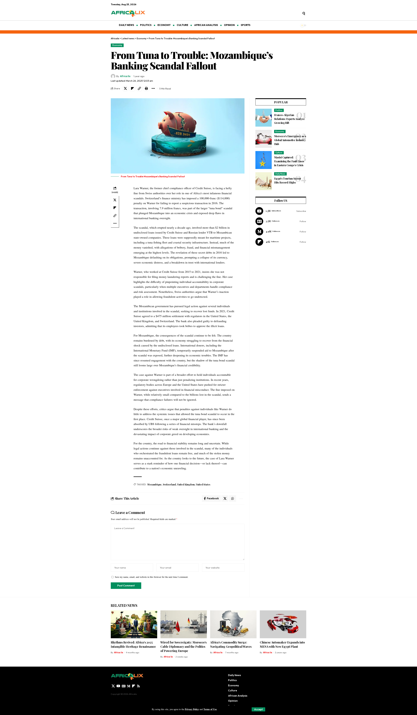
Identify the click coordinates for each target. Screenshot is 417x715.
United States (203, 484)
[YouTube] (118, 686)
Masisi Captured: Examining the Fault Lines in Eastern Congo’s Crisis (289, 161)
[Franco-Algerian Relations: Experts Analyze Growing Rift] (263, 118)
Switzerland (169, 484)
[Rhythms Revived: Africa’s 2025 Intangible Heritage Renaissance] (134, 624)
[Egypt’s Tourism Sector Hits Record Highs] (263, 181)
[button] (258, 709)
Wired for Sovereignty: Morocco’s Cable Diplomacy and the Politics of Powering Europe (183, 646)
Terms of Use (210, 709)
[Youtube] (280, 211)
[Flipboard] (280, 242)
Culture (278, 152)
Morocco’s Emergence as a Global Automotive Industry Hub (290, 140)
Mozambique (154, 484)
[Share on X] (125, 88)
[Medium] (280, 231)
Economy (117, 45)
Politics (278, 110)
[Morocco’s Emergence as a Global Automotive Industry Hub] (263, 139)
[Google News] (280, 221)
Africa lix (125, 76)
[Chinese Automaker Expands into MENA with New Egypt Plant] (283, 624)
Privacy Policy (192, 709)
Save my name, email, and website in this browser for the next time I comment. (151, 576)
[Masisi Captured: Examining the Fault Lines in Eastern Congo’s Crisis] (263, 160)
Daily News (280, 174)
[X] (113, 686)
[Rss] (138, 686)
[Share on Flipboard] (132, 88)
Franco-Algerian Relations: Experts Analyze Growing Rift (289, 118)
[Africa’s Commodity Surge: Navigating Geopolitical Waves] (233, 624)
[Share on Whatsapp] (232, 498)
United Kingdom (186, 484)
